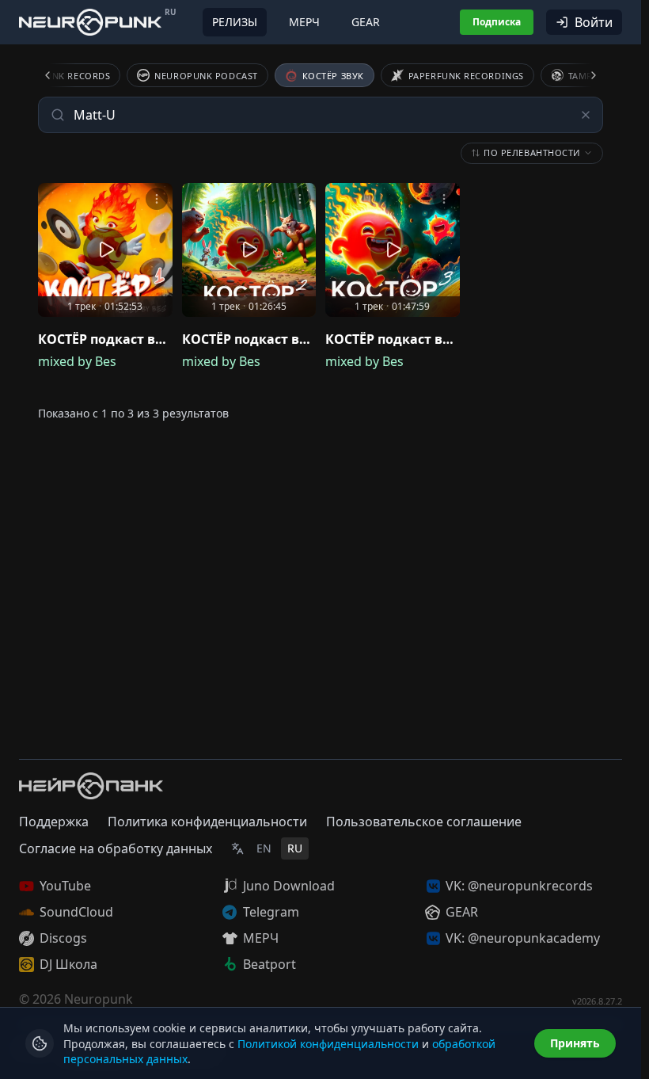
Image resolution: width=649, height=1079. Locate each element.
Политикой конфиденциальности (328, 1043)
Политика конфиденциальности (207, 821)
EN (263, 848)
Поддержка (54, 821)
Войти (594, 22)
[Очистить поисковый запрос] (585, 115)
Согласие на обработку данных (115, 848)
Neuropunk (98, 999)
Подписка (497, 22)
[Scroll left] (57, 75)
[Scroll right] (584, 75)
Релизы (234, 21)
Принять (575, 1042)
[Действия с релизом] (157, 199)
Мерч (304, 21)
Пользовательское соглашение (424, 821)
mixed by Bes (77, 361)
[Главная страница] (90, 22)
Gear (365, 21)
